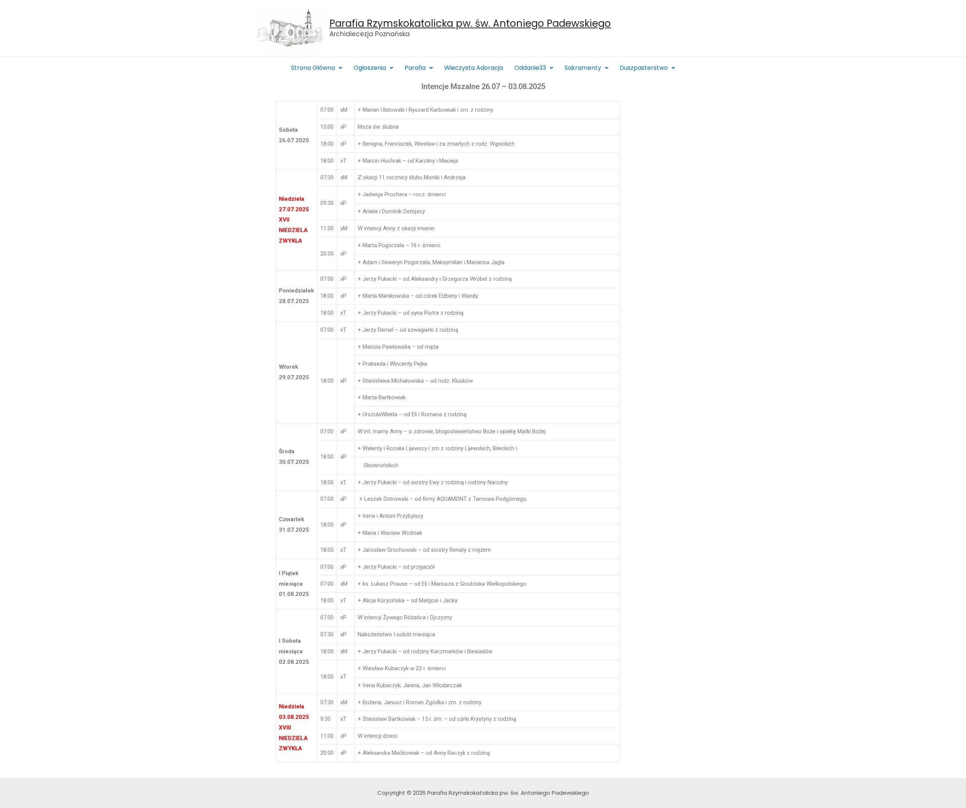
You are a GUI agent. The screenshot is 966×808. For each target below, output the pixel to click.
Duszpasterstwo (644, 67)
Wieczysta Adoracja (473, 67)
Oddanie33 (530, 67)
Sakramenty (583, 67)
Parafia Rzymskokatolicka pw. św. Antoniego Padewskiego (470, 23)
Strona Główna (313, 67)
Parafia (415, 67)
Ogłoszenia (370, 67)
